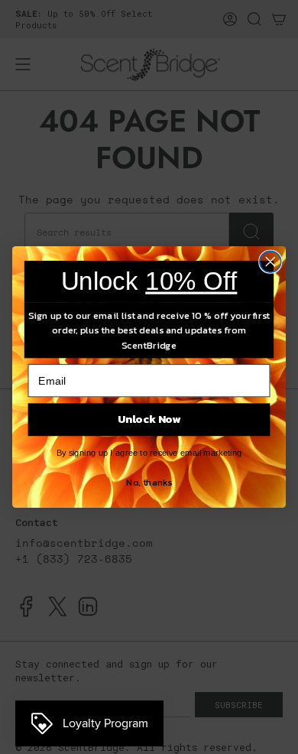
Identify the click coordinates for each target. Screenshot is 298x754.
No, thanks (149, 481)
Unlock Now (149, 419)
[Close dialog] (270, 261)
